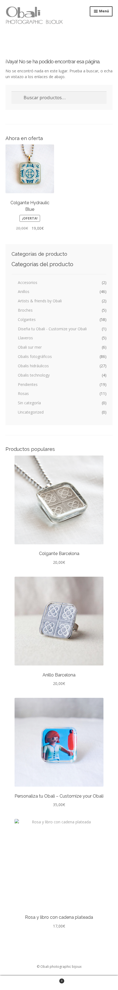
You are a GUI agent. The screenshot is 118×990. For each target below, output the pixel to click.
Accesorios (27, 282)
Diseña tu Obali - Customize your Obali (52, 328)
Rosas (23, 393)
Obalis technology (34, 375)
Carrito (31, 979)
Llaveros (25, 337)
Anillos (23, 291)
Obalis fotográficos (35, 356)
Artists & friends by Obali (40, 300)
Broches (25, 310)
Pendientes (28, 384)
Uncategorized (31, 412)
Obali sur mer (30, 347)
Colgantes (27, 319)
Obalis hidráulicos (33, 365)
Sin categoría (29, 402)
